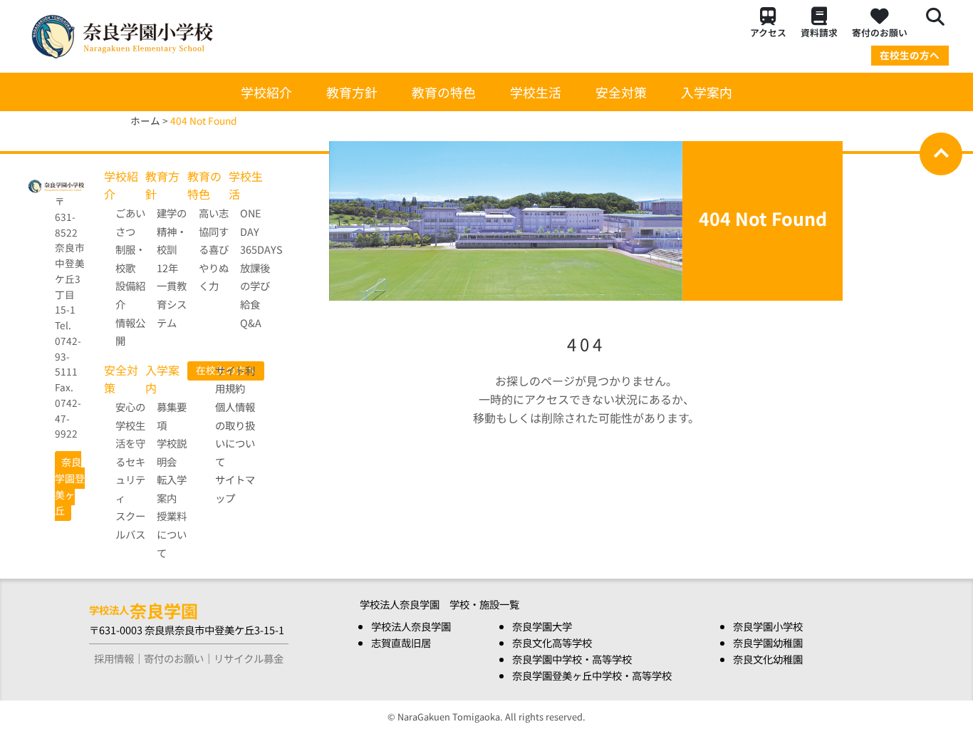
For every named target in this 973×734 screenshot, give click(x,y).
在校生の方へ (910, 55)
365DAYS (261, 249)
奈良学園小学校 (768, 626)
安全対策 (621, 92)
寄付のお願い (879, 32)
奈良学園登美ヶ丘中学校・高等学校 (592, 675)
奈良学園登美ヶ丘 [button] (70, 486)
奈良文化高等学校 (552, 642)
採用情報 (114, 658)
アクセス (768, 32)
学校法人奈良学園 (411, 626)
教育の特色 (444, 92)
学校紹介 (266, 92)
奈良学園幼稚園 (768, 642)
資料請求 (819, 32)
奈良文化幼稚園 (768, 658)
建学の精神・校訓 (172, 231)
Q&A (250, 322)
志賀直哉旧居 (401, 642)
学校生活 (535, 92)
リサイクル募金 (248, 658)
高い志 (214, 212)
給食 (250, 303)
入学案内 (706, 92)
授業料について (172, 533)
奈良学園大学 (542, 626)
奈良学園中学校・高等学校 (572, 658)
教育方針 (352, 92)
